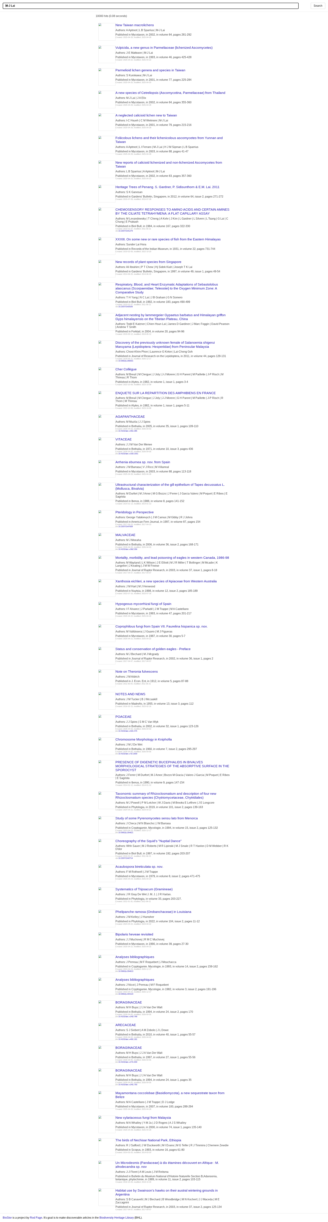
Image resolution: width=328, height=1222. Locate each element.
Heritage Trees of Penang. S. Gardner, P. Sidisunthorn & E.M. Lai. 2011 (167, 187)
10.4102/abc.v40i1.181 (127, 1039)
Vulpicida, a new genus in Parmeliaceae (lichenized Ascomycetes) (164, 47)
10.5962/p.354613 (125, 971)
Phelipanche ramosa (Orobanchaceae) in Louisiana (153, 912)
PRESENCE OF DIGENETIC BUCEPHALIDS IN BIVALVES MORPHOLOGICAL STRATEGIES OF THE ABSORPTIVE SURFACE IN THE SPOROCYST (172, 766)
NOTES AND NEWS (130, 694)
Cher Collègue (126, 369)
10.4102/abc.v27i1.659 (127, 1062)
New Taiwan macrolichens (134, 25)
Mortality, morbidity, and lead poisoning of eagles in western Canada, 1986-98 (172, 557)
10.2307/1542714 (125, 858)
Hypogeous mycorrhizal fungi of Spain (143, 604)
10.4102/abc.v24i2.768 (127, 1016)
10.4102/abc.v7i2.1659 (127, 754)
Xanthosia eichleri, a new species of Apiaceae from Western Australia (166, 581)
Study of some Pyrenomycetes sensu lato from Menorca (156, 818)
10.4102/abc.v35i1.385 (127, 431)
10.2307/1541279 (125, 231)
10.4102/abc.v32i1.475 (127, 731)
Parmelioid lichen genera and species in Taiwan (150, 70)
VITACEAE (123, 439)
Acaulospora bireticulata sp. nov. (139, 866)
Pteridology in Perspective (134, 512)
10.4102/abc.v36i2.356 (127, 549)
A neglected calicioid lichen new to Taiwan (146, 115)
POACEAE (123, 716)
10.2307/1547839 (125, 526)
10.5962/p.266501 (125, 361)
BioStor (7, 1217)
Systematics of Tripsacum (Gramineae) (144, 889)
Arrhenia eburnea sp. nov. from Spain (142, 462)
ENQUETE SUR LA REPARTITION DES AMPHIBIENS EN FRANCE (165, 393)
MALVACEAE (125, 535)
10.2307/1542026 (125, 307)
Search (318, 5)
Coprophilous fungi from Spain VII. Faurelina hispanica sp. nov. (161, 626)
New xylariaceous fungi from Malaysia (143, 1117)
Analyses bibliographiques (134, 957)
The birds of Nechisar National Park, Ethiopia (148, 1140)
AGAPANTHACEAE (130, 416)
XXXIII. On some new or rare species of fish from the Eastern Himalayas (168, 239)
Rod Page (36, 1217)
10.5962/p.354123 (125, 994)
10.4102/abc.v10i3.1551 (128, 454)
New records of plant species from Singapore (148, 262)
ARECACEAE (125, 1025)
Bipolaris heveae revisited (134, 934)
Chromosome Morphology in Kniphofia (143, 739)
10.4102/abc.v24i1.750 (127, 1085)
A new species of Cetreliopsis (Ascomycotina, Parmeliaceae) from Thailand (170, 93)
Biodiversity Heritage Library (116, 1217)
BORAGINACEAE (128, 1002)
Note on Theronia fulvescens (136, 671)
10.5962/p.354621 (125, 832)
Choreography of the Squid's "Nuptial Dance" (148, 841)
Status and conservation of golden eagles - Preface (153, 649)
